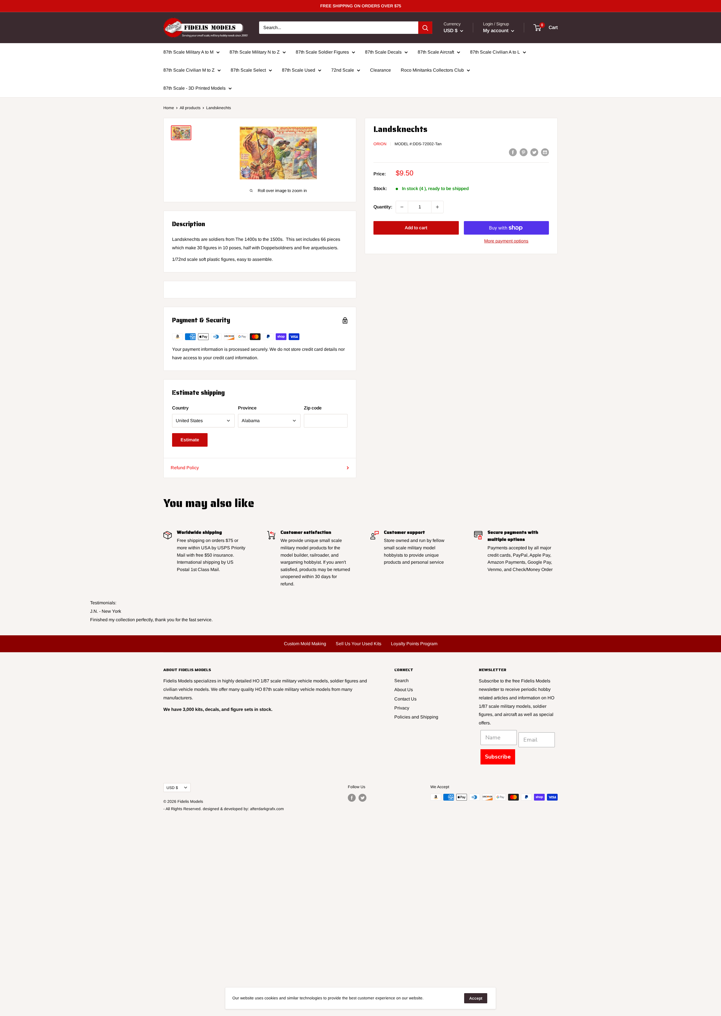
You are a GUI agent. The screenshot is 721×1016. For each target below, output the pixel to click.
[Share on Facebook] (513, 152)
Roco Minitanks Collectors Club (432, 70)
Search (401, 680)
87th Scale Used (298, 70)
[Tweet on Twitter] (534, 152)
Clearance (380, 70)
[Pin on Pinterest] (524, 152)
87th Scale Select (248, 70)
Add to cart (416, 227)
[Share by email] (545, 152)
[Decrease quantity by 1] (402, 207)
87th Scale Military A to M (188, 52)
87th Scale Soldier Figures (322, 52)
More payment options (506, 241)
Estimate (190, 439)
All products (190, 107)
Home (168, 107)
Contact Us (405, 699)
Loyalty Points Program (414, 643)
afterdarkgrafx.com (267, 808)
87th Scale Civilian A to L (495, 52)
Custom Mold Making (305, 643)
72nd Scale (342, 70)
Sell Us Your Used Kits (358, 643)
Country (180, 407)
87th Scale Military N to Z (255, 52)
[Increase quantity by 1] (437, 207)
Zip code (313, 407)
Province (247, 407)
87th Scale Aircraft (436, 52)
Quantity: (382, 206)
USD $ (172, 788)
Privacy (401, 708)
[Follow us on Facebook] (352, 798)
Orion (379, 144)
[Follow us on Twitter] (362, 798)
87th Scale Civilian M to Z (189, 70)
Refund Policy (185, 467)
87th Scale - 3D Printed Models (194, 88)
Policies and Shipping (416, 717)
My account (496, 30)
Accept (475, 998)
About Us (403, 689)
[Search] (425, 27)
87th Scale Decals (383, 52)
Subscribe (498, 757)
